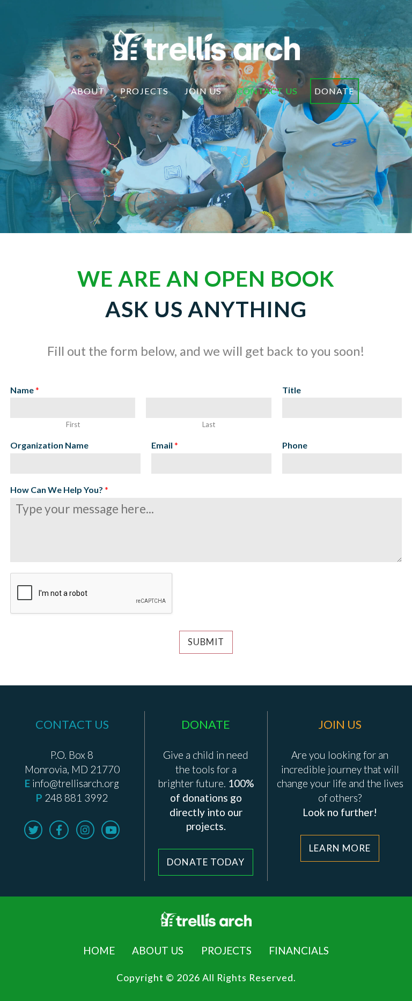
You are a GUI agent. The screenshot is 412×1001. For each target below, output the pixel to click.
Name (24, 390)
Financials (299, 950)
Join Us (203, 91)
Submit (206, 642)
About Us (157, 950)
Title (291, 390)
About (88, 91)
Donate (334, 91)
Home (99, 950)
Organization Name (49, 445)
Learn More (340, 848)
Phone (294, 445)
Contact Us (267, 91)
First (73, 424)
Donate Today (206, 862)
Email (164, 445)
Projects (144, 91)
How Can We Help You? (59, 489)
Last (208, 424)
